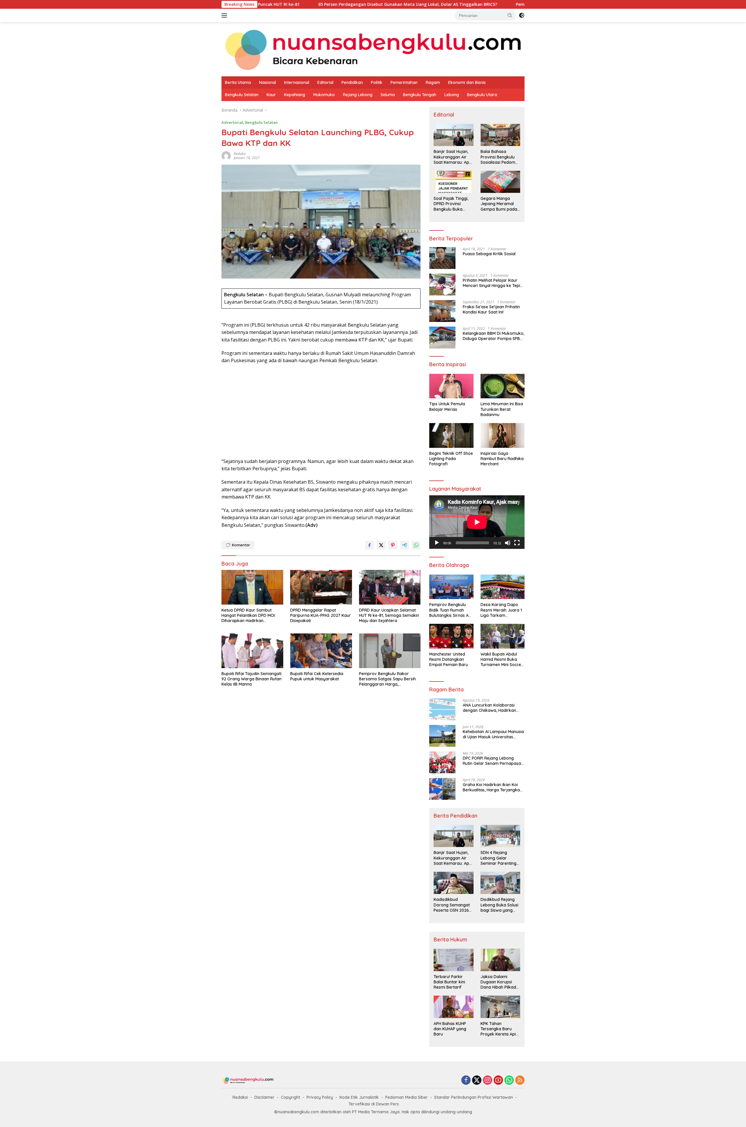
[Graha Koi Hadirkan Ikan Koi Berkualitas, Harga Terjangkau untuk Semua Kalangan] (442, 789)
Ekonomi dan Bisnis (467, 82)
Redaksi (240, 1097)
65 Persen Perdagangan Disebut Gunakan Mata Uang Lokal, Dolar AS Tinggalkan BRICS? (347, 4)
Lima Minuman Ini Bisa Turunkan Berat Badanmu (502, 409)
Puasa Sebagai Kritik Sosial (489, 253)
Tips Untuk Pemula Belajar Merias (447, 406)
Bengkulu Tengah (419, 94)
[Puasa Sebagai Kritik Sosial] (442, 258)
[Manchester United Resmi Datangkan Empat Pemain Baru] (451, 636)
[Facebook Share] (369, 545)
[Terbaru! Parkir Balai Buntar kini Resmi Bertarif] (453, 960)
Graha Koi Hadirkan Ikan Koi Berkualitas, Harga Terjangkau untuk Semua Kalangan (492, 787)
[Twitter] (476, 1080)
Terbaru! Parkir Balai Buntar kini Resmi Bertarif (449, 982)
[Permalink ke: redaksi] (226, 155)
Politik (376, 82)
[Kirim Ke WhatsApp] (416, 545)
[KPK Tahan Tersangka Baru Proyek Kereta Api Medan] (500, 1007)
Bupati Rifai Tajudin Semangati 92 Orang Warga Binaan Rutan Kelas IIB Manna (251, 679)
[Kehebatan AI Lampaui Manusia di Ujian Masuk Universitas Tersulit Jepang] (442, 736)
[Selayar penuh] (517, 543)
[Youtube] (498, 1080)
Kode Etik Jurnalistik (359, 1097)
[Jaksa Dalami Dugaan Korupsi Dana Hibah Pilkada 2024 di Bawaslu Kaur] (500, 960)
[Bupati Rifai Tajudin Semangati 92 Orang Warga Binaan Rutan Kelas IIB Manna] (252, 650)
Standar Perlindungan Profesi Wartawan (473, 1097)
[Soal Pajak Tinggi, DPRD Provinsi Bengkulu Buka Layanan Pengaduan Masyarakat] (453, 182)
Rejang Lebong (357, 94)
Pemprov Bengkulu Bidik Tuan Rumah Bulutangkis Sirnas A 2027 (520, 4)
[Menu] (225, 15)
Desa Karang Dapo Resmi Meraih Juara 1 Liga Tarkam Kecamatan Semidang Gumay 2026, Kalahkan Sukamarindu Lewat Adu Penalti (502, 610)
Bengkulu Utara (482, 94)
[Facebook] (466, 1080)
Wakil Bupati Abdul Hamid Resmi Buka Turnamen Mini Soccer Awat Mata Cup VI (502, 659)
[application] (477, 522)
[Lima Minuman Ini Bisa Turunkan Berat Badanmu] (503, 386)
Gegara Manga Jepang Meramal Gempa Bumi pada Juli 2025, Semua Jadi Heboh (499, 204)
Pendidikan (352, 82)
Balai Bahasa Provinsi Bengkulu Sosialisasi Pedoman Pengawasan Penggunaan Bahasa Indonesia (500, 157)
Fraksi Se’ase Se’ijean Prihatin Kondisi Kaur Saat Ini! (491, 309)
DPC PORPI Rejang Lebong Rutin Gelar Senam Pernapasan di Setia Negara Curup (493, 761)
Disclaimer (264, 1097)
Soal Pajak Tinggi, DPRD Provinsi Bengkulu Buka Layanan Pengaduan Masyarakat (451, 204)
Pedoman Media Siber (406, 1097)
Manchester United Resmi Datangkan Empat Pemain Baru (448, 659)
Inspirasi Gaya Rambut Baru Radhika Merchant (502, 458)
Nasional (267, 82)
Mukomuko (324, 94)
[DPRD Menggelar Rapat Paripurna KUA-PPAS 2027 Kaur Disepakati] (321, 587)
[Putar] (437, 543)
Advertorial (232, 122)
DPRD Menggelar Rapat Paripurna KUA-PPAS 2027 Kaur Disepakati (320, 615)
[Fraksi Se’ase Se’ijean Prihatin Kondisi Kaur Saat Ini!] (442, 311)
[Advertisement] (320, 411)
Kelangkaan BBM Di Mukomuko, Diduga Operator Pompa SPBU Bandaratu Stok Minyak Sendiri (493, 336)
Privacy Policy (320, 1097)
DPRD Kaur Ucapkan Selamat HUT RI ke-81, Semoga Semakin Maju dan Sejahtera (389, 615)
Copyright (290, 1097)
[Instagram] (487, 1080)
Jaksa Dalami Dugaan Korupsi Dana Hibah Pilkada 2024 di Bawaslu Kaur (500, 982)
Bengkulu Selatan (241, 94)
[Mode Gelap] (522, 15)
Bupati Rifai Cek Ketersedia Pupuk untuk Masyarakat (316, 676)
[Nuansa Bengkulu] (373, 49)
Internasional (296, 82)
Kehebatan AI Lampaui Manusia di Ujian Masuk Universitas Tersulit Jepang (493, 734)
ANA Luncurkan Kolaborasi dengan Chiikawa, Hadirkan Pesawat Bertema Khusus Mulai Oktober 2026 (493, 707)
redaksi (240, 153)
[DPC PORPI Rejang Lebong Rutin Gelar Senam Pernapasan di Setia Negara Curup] (442, 762)
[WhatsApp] (509, 1080)
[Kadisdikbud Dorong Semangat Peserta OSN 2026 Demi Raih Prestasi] (453, 883)
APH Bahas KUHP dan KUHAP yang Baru (450, 1029)
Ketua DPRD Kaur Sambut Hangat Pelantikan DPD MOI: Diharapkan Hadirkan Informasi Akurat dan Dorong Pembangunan (250, 615)
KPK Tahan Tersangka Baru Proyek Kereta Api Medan (498, 1029)
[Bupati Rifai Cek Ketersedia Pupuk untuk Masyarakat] (321, 650)
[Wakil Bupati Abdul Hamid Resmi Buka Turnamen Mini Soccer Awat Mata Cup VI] (503, 636)
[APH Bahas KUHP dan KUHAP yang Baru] (453, 1007)
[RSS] (520, 1080)
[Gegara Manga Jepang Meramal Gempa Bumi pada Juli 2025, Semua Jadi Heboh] (500, 182)
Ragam (433, 82)
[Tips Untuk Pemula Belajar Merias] (451, 386)
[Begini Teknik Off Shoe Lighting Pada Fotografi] (451, 435)
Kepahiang (294, 94)
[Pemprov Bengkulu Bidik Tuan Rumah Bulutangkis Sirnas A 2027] (451, 587)
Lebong (451, 94)
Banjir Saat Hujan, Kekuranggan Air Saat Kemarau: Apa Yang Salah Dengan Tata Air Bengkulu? (453, 157)
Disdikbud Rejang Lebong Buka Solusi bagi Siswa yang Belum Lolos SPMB (499, 905)
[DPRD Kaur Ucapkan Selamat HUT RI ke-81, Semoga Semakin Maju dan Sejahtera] (390, 587)
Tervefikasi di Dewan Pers (374, 1104)
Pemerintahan (404, 82)
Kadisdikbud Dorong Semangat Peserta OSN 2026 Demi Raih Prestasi (452, 905)
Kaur (271, 94)
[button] (510, 15)
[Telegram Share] (404, 545)
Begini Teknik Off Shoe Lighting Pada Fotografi (451, 458)
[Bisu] (508, 543)
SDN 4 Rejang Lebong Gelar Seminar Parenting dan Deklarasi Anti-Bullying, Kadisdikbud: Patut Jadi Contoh (499, 858)
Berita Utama (238, 82)
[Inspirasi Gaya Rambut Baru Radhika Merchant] (503, 435)
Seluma (388, 94)
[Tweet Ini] (381, 545)
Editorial (325, 82)
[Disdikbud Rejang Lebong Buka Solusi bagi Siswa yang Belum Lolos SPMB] (500, 883)
